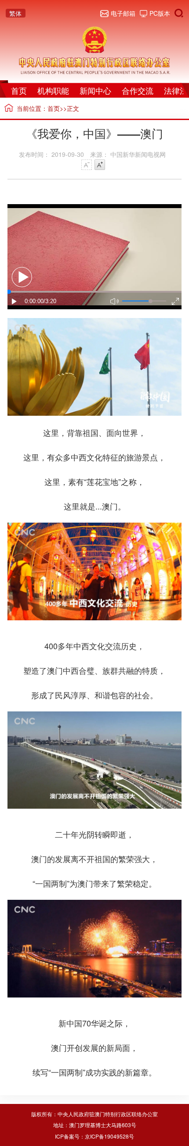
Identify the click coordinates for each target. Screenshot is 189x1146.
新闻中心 (95, 90)
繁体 (15, 13)
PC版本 (159, 13)
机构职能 (53, 90)
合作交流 (137, 90)
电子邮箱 (123, 13)
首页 (19, 90)
